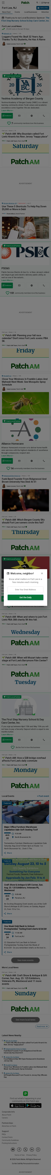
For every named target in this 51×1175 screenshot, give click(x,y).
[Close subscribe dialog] (42, 573)
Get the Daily (25, 597)
